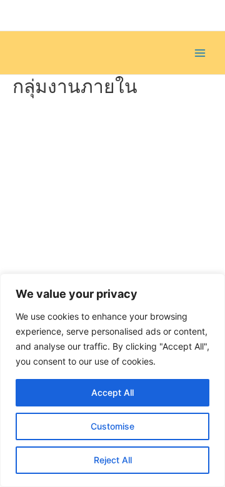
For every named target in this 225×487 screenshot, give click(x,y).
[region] (112, 380)
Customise (112, 426)
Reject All (113, 460)
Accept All (112, 392)
